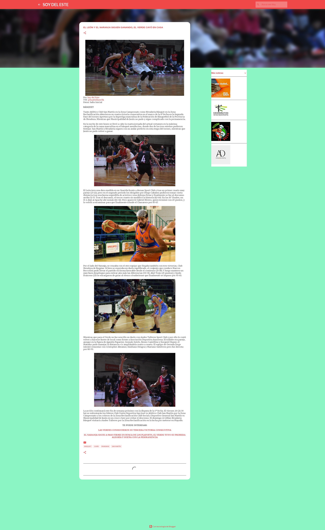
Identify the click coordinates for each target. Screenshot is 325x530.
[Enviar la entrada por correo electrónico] (84, 443)
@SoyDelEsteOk (96, 100)
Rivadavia (105, 446)
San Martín (116, 446)
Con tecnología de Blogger (164, 526)
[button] (84, 33)
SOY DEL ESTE (56, 4)
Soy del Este (93, 97)
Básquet (87, 446)
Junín (96, 446)
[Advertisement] (134, 501)
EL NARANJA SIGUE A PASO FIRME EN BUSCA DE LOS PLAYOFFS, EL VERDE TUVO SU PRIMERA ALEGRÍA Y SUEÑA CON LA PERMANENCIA (134, 436)
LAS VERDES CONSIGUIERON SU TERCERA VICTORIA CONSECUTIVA (134, 430)
